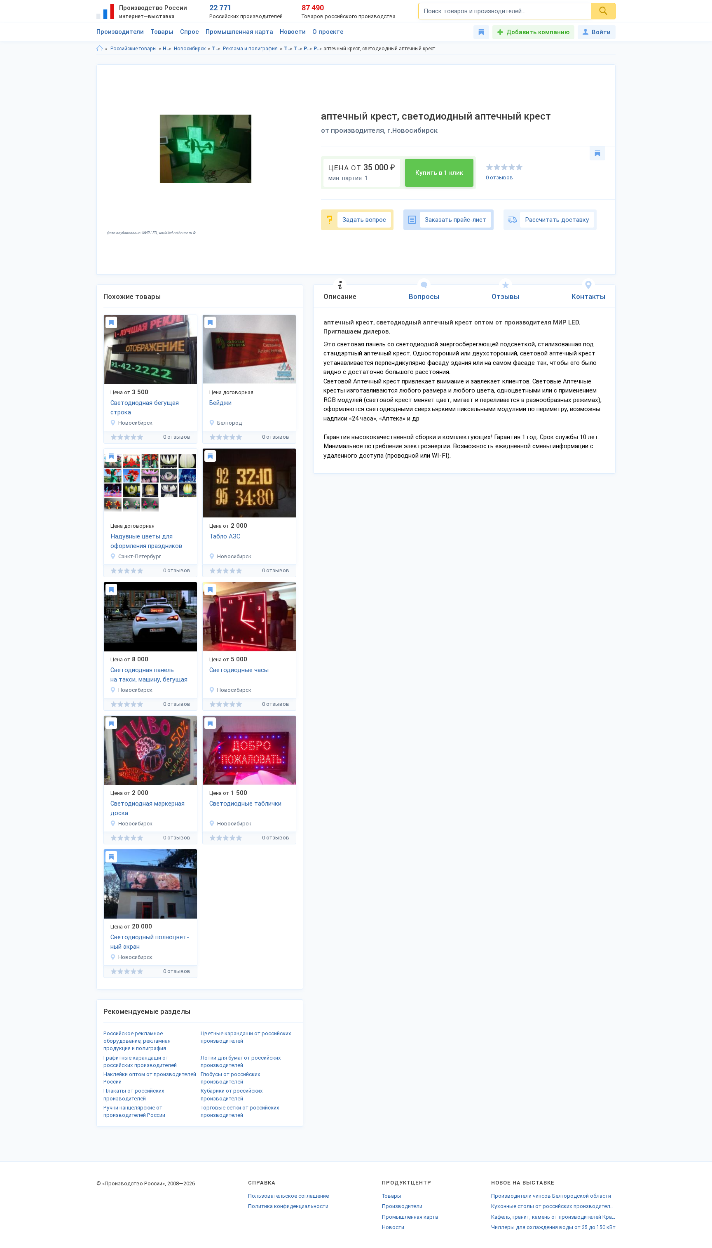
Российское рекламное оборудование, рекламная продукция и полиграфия (137, 1040)
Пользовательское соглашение (288, 1196)
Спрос (189, 31)
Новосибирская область (167, 49)
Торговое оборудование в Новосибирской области (288, 49)
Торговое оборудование (216, 49)
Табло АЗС (224, 536)
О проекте (327, 31)
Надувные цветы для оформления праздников (146, 541)
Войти (601, 32)
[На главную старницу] (99, 49)
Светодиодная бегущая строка (144, 407)
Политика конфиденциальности (288, 1206)
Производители (120, 31)
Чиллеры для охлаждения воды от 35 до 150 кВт (553, 1227)
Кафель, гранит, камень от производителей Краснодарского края (553, 1217)
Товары (161, 31)
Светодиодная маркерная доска (147, 808)
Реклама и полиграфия (250, 49)
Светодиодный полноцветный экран (149, 941)
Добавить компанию (537, 32)
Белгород (229, 423)
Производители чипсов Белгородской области (551, 1196)
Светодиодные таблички (245, 803)
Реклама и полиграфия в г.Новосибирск (318, 49)
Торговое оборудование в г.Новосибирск (298, 49)
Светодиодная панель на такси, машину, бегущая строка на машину (148, 675)
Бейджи (220, 403)
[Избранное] (481, 32)
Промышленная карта (239, 31)
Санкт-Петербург (139, 556)
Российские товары (133, 49)
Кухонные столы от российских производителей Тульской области (553, 1206)
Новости (293, 31)
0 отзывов (499, 177)
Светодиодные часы (239, 670)
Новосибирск (190, 49)
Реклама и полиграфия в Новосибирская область (308, 49)
